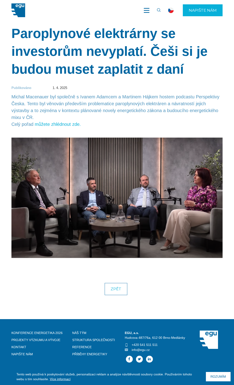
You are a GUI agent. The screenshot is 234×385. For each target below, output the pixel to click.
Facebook (129, 359)
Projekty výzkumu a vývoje (35, 340)
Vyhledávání (156, 10)
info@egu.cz (141, 350)
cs (171, 10)
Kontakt (18, 347)
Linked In (149, 359)
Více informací (60, 379)
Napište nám (203, 10)
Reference (82, 347)
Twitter (139, 359)
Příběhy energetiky (89, 354)
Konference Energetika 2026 (37, 333)
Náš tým (79, 333)
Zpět (116, 289)
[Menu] (146, 10)
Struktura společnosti (93, 340)
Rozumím (218, 376)
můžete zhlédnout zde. (58, 124)
